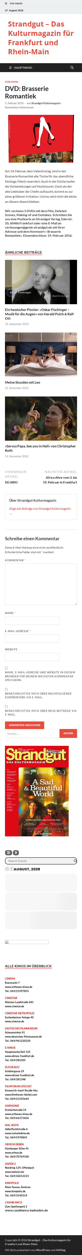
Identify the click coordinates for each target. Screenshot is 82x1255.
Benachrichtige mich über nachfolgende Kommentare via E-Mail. (38, 695)
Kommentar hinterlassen (19, 107)
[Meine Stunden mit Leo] (41, 356)
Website (11, 649)
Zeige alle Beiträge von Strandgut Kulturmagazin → (40, 511)
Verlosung (11, 81)
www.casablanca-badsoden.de (26, 1210)
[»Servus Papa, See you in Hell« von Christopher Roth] (41, 420)
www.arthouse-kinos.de (18, 986)
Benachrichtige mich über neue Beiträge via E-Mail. (41, 712)
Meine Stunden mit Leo (22, 382)
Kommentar (15, 560)
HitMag (60, 1250)
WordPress (43, 1250)
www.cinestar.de (14, 1006)
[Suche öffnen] (72, 67)
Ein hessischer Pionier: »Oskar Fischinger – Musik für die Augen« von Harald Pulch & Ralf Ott (39, 314)
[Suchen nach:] (41, 733)
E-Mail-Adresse (18, 631)
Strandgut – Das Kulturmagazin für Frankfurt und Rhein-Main (41, 37)
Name (10, 613)
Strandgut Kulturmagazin (46, 103)
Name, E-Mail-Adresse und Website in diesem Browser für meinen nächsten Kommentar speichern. (40, 676)
